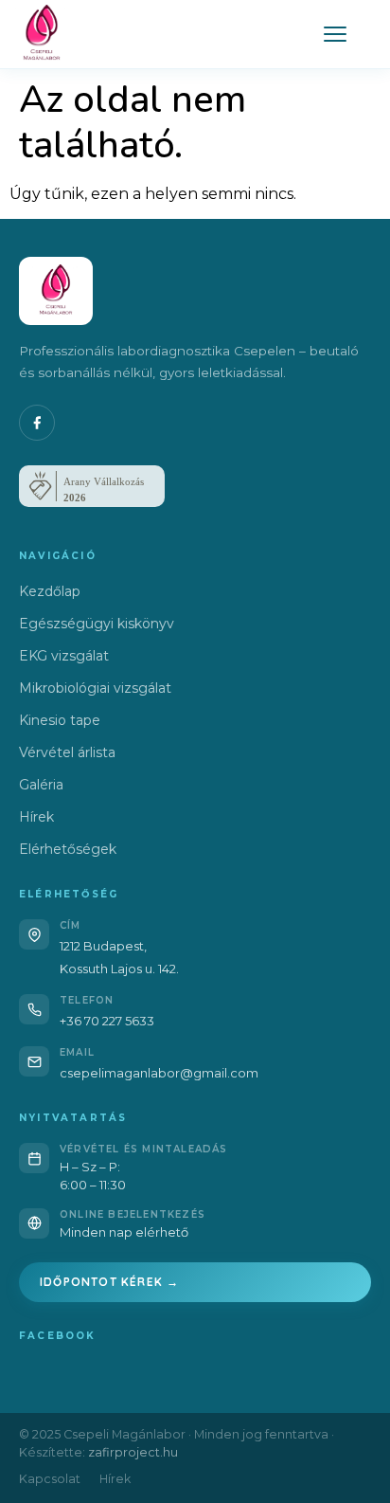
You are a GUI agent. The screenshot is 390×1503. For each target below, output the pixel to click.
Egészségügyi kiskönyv (96, 623)
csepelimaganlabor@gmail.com (159, 1072)
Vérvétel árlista (67, 752)
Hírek (36, 816)
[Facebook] (37, 423)
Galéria (41, 784)
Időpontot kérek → (109, 1282)
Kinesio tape (59, 720)
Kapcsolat (49, 1479)
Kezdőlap (49, 591)
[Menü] (335, 34)
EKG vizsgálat (64, 655)
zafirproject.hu (133, 1452)
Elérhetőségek (67, 849)
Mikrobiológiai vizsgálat (95, 688)
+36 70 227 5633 (107, 1020)
